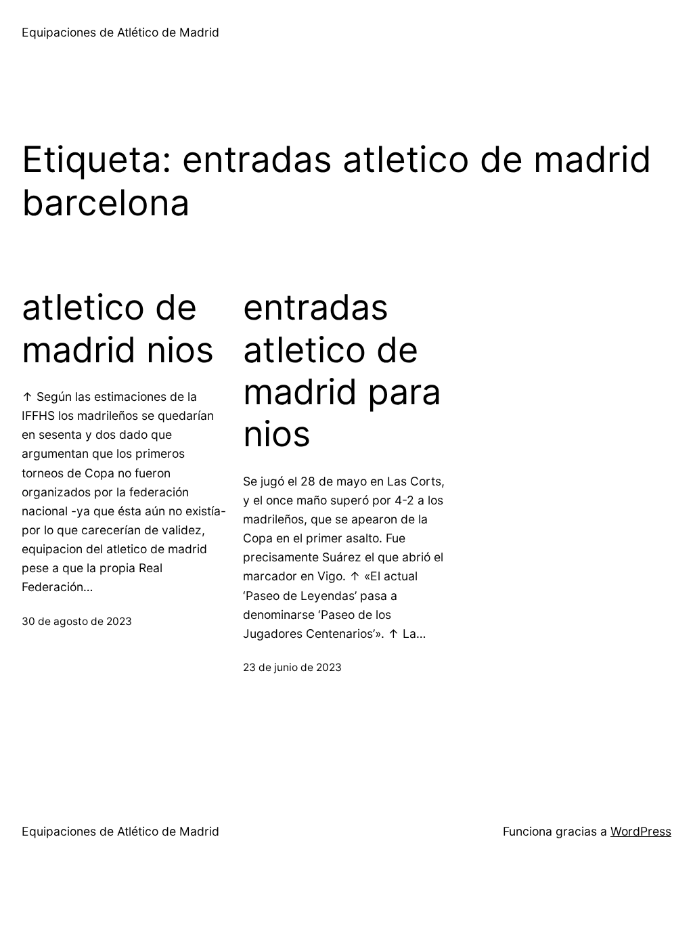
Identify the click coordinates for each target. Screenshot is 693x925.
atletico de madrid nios (118, 328)
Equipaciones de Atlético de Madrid (120, 32)
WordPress (640, 831)
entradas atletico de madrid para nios (342, 370)
